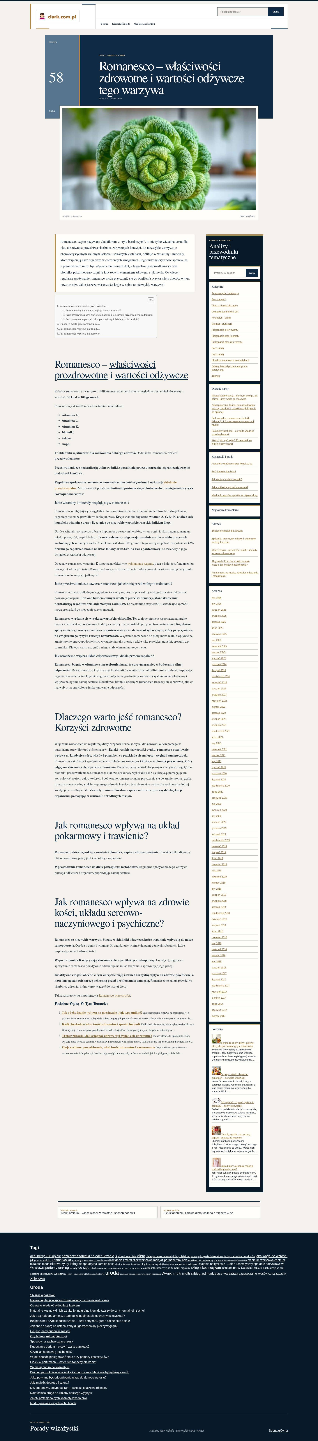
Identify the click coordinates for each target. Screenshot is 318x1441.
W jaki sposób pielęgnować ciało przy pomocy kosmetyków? (69, 1356)
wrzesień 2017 (219, 991)
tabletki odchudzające (266, 1268)
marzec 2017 (218, 1016)
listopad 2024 (219, 670)
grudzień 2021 (219, 725)
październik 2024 (221, 676)
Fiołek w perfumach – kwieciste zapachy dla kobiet (63, 1362)
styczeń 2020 (219, 822)
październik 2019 (221, 840)
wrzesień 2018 (219, 919)
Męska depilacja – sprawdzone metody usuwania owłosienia (69, 1300)
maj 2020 (216, 803)
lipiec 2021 (217, 737)
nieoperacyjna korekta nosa (96, 1263)
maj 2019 (216, 870)
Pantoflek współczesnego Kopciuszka (232, 463)
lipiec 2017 (217, 1003)
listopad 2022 (219, 712)
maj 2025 (216, 640)
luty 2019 (216, 888)
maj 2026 (216, 597)
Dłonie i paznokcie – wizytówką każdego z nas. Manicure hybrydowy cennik (79, 1372)
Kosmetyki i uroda (121, 24)
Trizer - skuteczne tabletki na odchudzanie (85, 1274)
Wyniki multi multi (176, 1273)
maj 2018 (216, 943)
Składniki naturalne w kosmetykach (230, 360)
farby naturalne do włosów (239, 1256)
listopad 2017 (219, 979)
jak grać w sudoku (40, 1260)
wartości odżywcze (151, 374)
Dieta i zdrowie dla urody (112, 55)
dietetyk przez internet (159, 1256)
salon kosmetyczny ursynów (103, 1268)
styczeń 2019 (219, 894)
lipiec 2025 (217, 628)
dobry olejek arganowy (185, 1256)
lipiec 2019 (217, 858)
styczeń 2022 (219, 719)
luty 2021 (216, 761)
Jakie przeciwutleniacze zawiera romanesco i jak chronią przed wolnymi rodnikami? (109, 315)
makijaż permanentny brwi (170, 1260)
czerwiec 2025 (219, 634)
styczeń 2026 (219, 609)
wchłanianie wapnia (140, 563)
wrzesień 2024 (219, 682)
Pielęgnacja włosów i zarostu (227, 342)
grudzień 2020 (219, 773)
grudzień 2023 (219, 694)
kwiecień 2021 (219, 749)
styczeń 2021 (219, 767)
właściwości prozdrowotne (105, 369)
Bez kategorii (219, 299)
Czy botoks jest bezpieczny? (48, 1336)
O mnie (104, 24)
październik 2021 (221, 731)
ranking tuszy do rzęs (73, 1268)
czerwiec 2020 (219, 797)
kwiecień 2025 (219, 646)
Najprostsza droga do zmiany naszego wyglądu (61, 1392)
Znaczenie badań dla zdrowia (227, 530)
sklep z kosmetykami (206, 1268)
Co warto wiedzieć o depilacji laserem (55, 1305)
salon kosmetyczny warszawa (130, 1268)
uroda (112, 1273)
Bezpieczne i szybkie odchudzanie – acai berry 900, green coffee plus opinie (80, 1320)
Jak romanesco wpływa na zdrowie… (81, 333)
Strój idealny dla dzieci (224, 471)
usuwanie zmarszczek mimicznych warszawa (140, 1274)
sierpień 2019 (219, 852)
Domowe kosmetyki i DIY (225, 311)
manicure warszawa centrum (266, 1260)
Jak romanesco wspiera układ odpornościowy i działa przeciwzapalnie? (102, 319)
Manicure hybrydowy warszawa (232, 1260)
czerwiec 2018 (219, 937)
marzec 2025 (218, 652)
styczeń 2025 (219, 658)
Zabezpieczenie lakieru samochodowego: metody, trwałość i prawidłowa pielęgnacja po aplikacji (234, 408)
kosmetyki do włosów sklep (96, 1260)
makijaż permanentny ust (203, 1260)
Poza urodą (218, 348)
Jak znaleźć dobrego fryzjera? (49, 1382)
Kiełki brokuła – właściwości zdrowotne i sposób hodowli (101, 1024)
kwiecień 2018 (219, 949)
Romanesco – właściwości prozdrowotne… (83, 306)
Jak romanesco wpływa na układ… (79, 328)
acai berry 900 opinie (45, 1256)
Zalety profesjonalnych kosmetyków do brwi (58, 1398)
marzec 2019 (218, 882)
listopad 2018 (219, 907)
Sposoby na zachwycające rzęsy (51, 1341)
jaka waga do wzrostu (271, 1256)
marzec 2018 (218, 955)
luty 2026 (216, 603)
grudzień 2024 (219, 664)
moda (46, 1263)
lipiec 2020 (217, 791)
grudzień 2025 (219, 615)
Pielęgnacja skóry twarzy (225, 329)
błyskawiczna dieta (126, 1256)
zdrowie (37, 1278)
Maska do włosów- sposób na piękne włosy (235, 495)
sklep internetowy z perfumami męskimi (167, 1268)
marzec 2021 (218, 755)
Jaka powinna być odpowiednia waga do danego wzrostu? (68, 1377)
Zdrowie (216, 375)
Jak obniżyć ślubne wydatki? (227, 479)
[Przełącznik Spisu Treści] (149, 300)
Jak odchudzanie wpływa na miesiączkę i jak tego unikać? (102, 1012)
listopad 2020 (219, 779)
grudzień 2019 (219, 828)
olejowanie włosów (186, 1264)
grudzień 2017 (219, 973)
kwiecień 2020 (219, 810)
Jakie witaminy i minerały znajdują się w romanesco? (93, 310)
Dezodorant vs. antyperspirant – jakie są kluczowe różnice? (68, 1387)
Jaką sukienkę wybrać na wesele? (230, 487)
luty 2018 (216, 961)
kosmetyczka (61, 1260)
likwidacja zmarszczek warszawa (131, 1260)
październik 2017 (221, 985)
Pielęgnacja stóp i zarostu (225, 336)
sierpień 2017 (219, 997)
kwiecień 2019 (219, 876)
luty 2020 (216, 816)
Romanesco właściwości (114, 995)
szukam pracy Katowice (237, 1267)
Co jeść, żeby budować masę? (50, 1331)
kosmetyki (77, 1260)
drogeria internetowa (211, 1256)
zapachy (281, 1273)
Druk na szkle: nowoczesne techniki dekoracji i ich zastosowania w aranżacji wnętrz (233, 421)
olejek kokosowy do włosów (127, 1264)
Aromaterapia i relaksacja (225, 293)
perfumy (51, 1268)
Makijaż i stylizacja (222, 323)
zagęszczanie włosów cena (257, 1273)
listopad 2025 (219, 622)
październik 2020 (221, 785)
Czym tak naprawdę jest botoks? (51, 1351)
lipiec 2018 (217, 931)
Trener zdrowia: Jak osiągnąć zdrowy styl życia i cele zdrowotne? (107, 1035)
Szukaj (276, 12)
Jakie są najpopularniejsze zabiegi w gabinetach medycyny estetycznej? (77, 1315)
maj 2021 (216, 743)
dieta (141, 1256)
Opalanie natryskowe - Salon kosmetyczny (225, 1263)
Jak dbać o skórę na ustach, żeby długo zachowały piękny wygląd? (73, 1326)
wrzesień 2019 (219, 846)
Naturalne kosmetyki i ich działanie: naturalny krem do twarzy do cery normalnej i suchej (87, 1310)
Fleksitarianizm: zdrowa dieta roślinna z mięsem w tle (198, 1212)
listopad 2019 (219, 834)
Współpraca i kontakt (144, 24)
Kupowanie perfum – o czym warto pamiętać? (59, 1346)
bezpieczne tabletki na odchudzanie (88, 1256)
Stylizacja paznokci (42, 1295)
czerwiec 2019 (219, 864)
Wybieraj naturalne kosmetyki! (49, 1367)
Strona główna (278, 1430)
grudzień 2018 (219, 901)
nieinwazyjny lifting (64, 1264)
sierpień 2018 (219, 925)
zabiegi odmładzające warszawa (214, 1273)
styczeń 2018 (219, 967)
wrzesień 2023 (219, 700)
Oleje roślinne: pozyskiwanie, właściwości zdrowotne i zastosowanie (108, 1047)
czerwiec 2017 (219, 1010)
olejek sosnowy (149, 1264)
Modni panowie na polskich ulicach (53, 1403)
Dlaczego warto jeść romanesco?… (79, 324)
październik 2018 (221, 913)
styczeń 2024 (219, 688)
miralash (35, 1263)
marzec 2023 (218, 706)
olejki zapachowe (166, 1264)
